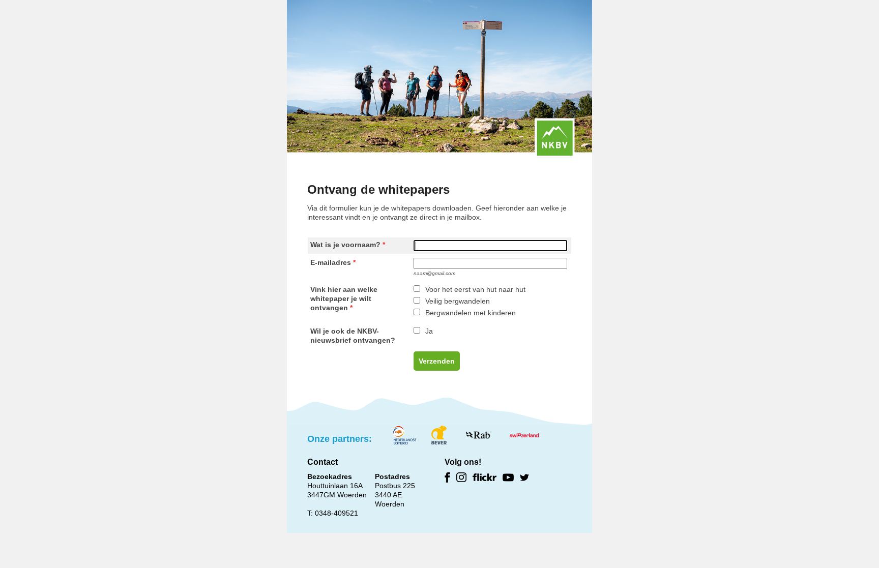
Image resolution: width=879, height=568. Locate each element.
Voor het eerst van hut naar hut (475, 289)
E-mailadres (330, 262)
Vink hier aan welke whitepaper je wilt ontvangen (343, 298)
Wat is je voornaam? (345, 245)
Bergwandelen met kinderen (470, 313)
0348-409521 (336, 513)
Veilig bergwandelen (457, 301)
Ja (429, 331)
